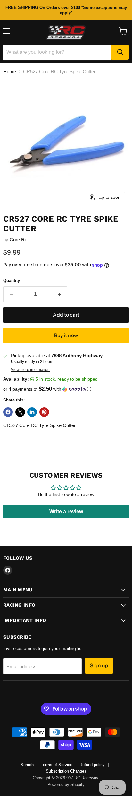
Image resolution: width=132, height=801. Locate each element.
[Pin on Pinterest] (44, 412)
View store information (30, 370)
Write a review (66, 511)
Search (27, 764)
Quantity (11, 280)
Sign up (99, 665)
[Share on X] (20, 412)
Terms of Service (56, 764)
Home (9, 71)
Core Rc (18, 239)
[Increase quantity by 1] (60, 294)
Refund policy (92, 764)
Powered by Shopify (66, 784)
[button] (66, 389)
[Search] (120, 52)
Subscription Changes (66, 771)
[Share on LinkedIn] (32, 412)
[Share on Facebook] (8, 412)
